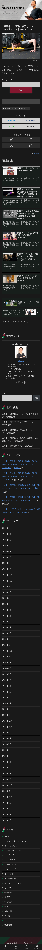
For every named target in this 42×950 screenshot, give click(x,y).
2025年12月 (7, 575)
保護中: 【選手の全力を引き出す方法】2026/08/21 (18, 423)
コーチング (9, 855)
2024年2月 (6, 703)
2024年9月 (6, 662)
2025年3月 (6, 627)
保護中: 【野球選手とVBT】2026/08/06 (18, 446)
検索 (4, 393)
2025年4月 (6, 621)
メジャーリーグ (11, 878)
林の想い (8, 902)
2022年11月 (7, 791)
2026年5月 (6, 546)
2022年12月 (7, 785)
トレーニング (25, 108)
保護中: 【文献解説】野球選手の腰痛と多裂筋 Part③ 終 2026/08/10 (20, 439)
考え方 (7, 916)
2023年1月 (6, 779)
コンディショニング (10, 108)
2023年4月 (6, 762)
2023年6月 (6, 750)
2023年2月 (6, 773)
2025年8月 (6, 598)
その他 (7, 836)
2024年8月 (6, 668)
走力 (6, 920)
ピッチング (9, 874)
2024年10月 (7, 657)
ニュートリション (11, 865)
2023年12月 (7, 715)
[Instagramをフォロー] (30, 139)
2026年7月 (6, 534)
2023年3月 (6, 768)
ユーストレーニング (12, 883)
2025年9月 (6, 592)
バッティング (10, 869)
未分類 (7, 897)
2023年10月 (7, 727)
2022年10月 (7, 797)
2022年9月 (6, 803)
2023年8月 (6, 738)
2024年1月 (6, 709)
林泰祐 (21, 361)
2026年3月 (6, 557)
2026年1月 (6, 569)
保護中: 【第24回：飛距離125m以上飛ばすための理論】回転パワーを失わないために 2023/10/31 (20, 464)
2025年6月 (6, 610)
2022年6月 (6, 820)
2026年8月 (6, 528)
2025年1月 (6, 639)
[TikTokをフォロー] (30, 145)
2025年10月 (7, 586)
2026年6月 (6, 540)
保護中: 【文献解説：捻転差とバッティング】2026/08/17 (19, 431)
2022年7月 (6, 814)
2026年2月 (6, 563)
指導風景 (8, 893)
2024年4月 (6, 692)
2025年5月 (6, 616)
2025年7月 (6, 604)
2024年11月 (7, 651)
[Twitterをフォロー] (11, 139)
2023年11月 (7, 721)
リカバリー (9, 888)
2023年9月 (6, 733)
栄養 (6, 907)
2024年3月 (6, 698)
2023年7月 (6, 744)
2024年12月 (7, 645)
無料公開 (8, 911)
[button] (37, 489)
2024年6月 (6, 680)
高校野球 (8, 925)
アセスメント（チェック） (15, 841)
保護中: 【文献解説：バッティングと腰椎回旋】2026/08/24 (20, 415)
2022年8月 (6, 809)
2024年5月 (6, 686)
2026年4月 (6, 551)
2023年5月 (6, 756)
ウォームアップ (11, 846)
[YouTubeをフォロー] (11, 145)
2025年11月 (7, 581)
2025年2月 (6, 633)
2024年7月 (6, 674)
